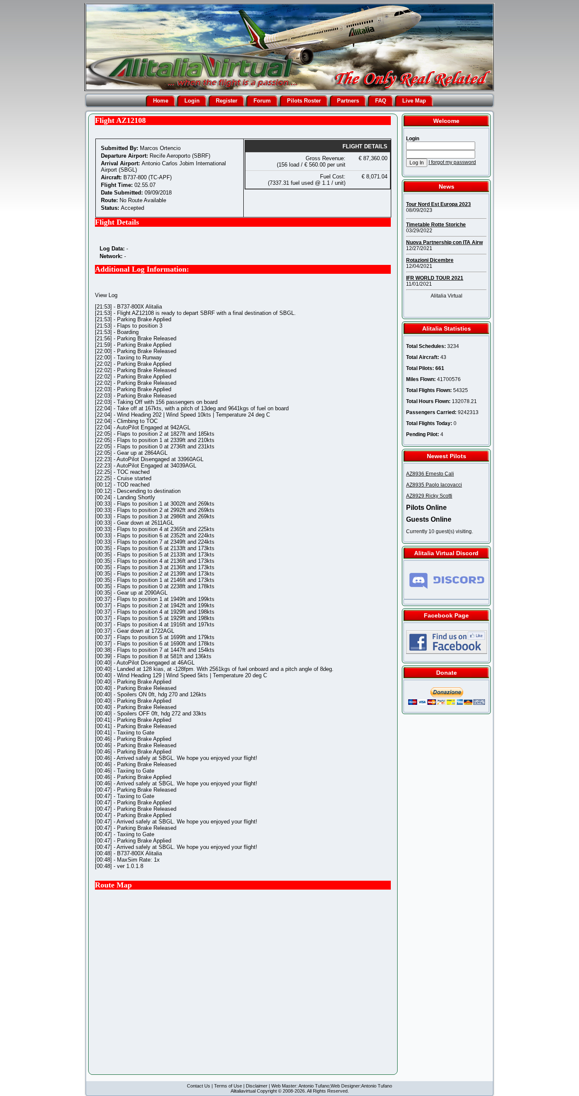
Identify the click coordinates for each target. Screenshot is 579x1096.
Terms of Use (228, 1085)
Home (160, 100)
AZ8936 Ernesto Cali (430, 474)
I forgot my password (452, 162)
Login (192, 100)
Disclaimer (256, 1085)
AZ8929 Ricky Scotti (429, 496)
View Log (106, 295)
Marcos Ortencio (160, 148)
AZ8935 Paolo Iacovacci (434, 485)
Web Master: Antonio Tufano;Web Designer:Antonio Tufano (331, 1085)
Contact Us (198, 1085)
